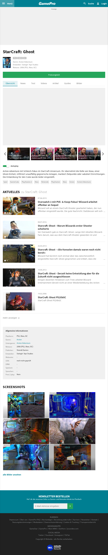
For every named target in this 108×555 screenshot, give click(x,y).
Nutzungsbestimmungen (22, 522)
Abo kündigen (47, 519)
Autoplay (14, 166)
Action (71, 182)
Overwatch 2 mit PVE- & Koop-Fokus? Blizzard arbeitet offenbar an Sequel (67, 203)
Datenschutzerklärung (53, 522)
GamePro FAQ (34, 519)
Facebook (49, 535)
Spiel (5, 182)
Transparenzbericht (88, 522)
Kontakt (94, 519)
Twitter (41, 535)
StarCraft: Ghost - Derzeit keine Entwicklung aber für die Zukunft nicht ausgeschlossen (68, 275)
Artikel (56, 83)
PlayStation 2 (27, 182)
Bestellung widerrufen (62, 519)
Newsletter (85, 519)
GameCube (14, 182)
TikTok (67, 535)
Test (33, 83)
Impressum (13, 519)
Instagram (59, 535)
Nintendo (45, 182)
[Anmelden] (70, 506)
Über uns (23, 519)
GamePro (43, 528)
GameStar (34, 528)
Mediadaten (38, 522)
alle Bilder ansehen (12, 474)
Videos (44, 83)
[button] (7, 3)
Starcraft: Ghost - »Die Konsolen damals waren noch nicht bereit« (69, 251)
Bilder (79, 83)
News (23, 83)
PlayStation (55, 182)
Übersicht (10, 83)
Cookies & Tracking (71, 522)
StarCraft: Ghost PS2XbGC (52, 297)
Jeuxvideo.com (72, 528)
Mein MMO (52, 528)
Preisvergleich (54, 75)
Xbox (37, 182)
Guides (67, 83)
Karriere (76, 519)
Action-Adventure (84, 182)
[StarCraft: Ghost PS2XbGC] (19, 301)
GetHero (62, 528)
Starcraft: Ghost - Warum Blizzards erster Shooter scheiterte (65, 227)
